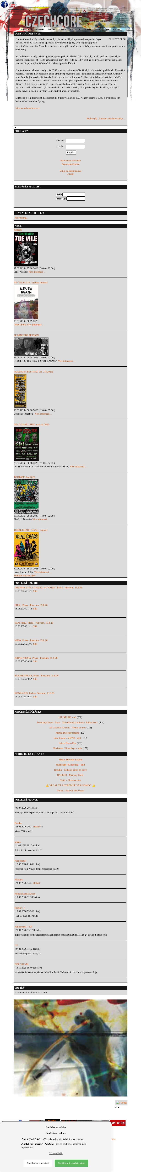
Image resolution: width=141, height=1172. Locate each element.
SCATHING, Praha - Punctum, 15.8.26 (34, 623)
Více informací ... (37, 272)
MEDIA (52, 29)
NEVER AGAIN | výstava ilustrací (31, 282)
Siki (35, 591)
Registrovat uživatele (70, 160)
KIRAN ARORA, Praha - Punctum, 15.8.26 (36, 658)
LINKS (98, 29)
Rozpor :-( (20, 908)
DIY (107, 29)
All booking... (21, 217)
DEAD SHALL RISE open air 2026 (31, 424)
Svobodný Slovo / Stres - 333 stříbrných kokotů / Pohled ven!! (67, 722)
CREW (116, 29)
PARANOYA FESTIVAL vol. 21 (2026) (33, 371)
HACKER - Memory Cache (70, 775)
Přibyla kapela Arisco (25, 893)
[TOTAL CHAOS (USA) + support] (70, 549)
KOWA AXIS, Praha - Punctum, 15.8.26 (34, 693)
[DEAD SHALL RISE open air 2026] (70, 444)
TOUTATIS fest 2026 (24, 477)
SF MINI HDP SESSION (26, 335)
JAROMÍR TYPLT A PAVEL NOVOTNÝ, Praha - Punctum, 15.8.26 (48, 587)
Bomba (18, 823)
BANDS (87, 29)
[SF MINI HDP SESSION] (70, 346)
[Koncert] (70, 249)
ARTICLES (26, 29)
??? (16, 945)
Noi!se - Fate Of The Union (70, 790)
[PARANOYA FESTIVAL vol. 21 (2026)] (70, 391)
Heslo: (61, 146)
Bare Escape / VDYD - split (67, 738)
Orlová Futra (20, 324)
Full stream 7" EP (23, 926)
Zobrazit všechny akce (24, 575)
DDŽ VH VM (21, 964)
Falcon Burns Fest (67, 743)
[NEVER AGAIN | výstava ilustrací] (70, 302)
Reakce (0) (92, 118)
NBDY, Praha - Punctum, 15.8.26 (31, 640)
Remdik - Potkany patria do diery (70, 770)
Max (113, 1139)
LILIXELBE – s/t (67, 717)
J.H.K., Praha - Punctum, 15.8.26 (31, 605)
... (16, 804)
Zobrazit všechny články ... (112, 118)
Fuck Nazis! (20, 861)
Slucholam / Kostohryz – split (67, 748)
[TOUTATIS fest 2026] (70, 496)
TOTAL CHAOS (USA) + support (30, 530)
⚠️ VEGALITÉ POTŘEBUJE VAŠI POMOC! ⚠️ (70, 785)
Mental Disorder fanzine (67, 733)
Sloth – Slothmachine (70, 780)
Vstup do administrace (70, 171)
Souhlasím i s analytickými (71, 1163)
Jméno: (60, 140)
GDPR (70, 174)
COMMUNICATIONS (69, 29)
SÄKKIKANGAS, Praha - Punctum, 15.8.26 (36, 675)
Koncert (17, 230)
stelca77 (37, 826)
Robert (37, 883)
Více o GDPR (56, 1153)
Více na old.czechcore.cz (27, 108)
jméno (18, 842)
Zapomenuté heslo (70, 164)
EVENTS (40, 29)
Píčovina (19, 879)
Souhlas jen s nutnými (38, 1163)
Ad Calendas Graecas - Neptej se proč (67, 727)
